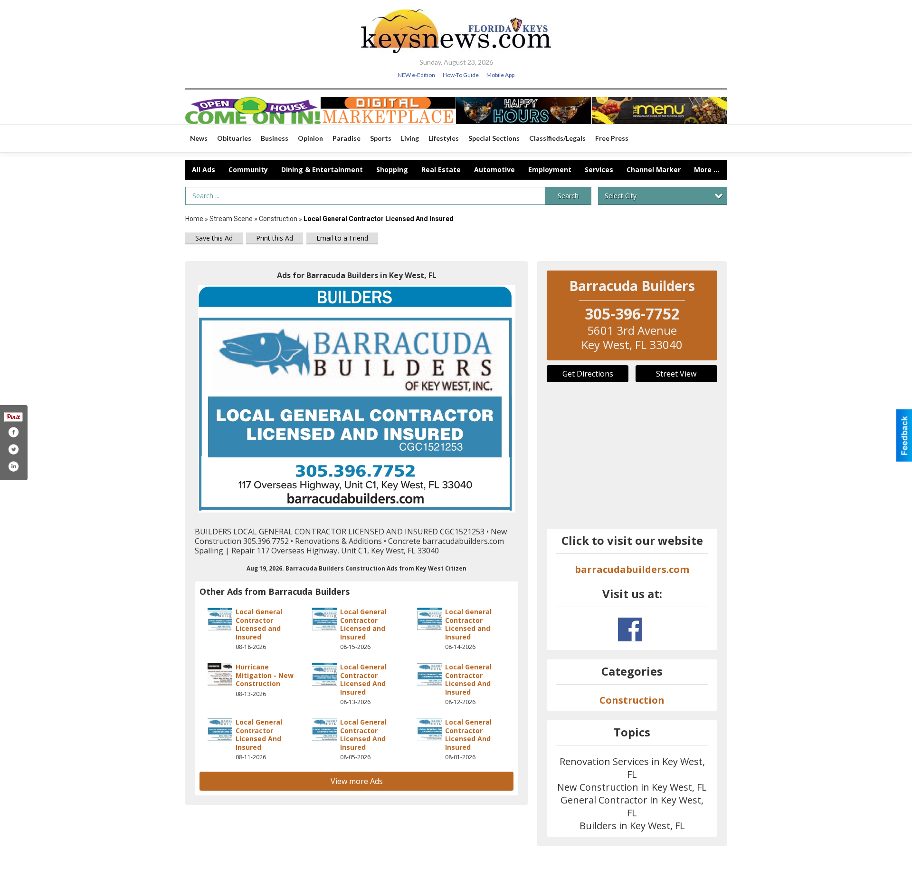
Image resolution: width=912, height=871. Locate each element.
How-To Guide (461, 74)
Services (599, 169)
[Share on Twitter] (13, 449)
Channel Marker (654, 169)
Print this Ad (274, 237)
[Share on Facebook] (13, 432)
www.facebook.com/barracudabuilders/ (630, 629)
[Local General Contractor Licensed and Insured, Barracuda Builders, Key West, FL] (356, 399)
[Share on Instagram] (13, 466)
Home (194, 219)
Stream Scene (231, 219)
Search (568, 195)
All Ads (203, 169)
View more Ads (357, 781)
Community (248, 169)
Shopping (392, 169)
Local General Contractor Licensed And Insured (363, 679)
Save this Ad (214, 237)
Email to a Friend (342, 237)
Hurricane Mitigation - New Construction (265, 675)
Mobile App (500, 74)
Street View (676, 373)
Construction (278, 219)
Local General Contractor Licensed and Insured (259, 624)
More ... (706, 169)
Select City (620, 195)
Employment (549, 169)
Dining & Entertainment (322, 169)
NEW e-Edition (416, 74)
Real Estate (441, 169)
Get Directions (587, 373)
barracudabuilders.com (632, 569)
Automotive (494, 169)
